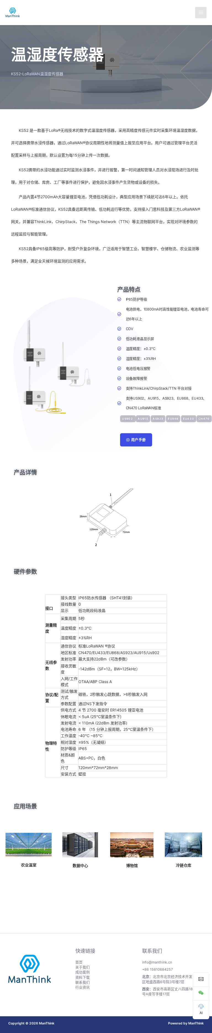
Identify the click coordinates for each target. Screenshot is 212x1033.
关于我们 (82, 967)
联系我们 (82, 982)
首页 (79, 962)
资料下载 (82, 977)
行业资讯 (82, 987)
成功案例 (82, 972)
